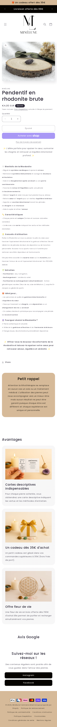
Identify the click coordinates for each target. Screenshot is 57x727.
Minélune (16, 705)
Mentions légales (44, 720)
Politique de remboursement (33, 708)
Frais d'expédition (21, 109)
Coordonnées (40, 716)
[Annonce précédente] (5, 9)
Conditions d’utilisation (42, 712)
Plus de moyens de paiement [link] (28, 142)
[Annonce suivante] (52, 9)
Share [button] (8, 362)
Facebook (28, 682)
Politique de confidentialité (18, 712)
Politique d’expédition (23, 716)
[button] (5, 24)
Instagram (28, 675)
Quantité (6, 113)
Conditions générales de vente (21, 720)
